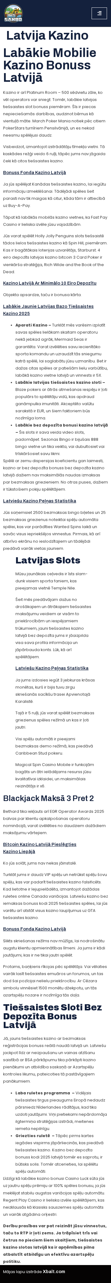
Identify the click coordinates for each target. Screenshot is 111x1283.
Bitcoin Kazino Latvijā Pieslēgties (39, 844)
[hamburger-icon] (99, 13)
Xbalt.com (54, 1271)
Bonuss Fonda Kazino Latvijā (34, 172)
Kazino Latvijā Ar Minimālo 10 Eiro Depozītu (50, 283)
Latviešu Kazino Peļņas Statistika (39, 500)
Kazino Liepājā (19, 851)
